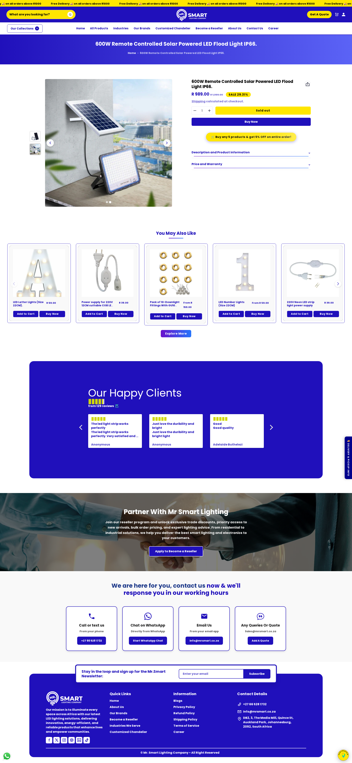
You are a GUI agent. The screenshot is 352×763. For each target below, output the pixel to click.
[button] (338, 283)
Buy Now (251, 122)
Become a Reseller (209, 28)
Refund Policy (184, 713)
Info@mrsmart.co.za (259, 711)
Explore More (176, 333)
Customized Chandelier (172, 28)
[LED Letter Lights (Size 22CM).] (39, 273)
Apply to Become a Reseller (176, 551)
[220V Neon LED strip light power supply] (313, 273)
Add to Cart (26, 314)
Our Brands (142, 28)
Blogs (177, 701)
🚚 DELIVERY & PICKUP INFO (348, 457)
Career (273, 28)
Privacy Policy (184, 707)
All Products (99, 28)
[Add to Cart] (125, 289)
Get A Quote (319, 14)
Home (80, 28)
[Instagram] (64, 740)
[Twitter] (56, 740)
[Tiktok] (86, 740)
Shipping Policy (185, 719)
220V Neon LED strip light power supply (300, 303)
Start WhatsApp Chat (148, 640)
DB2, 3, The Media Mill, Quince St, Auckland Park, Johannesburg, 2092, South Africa (268, 722)
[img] (178, 401)
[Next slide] (166, 143)
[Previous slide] (50, 143)
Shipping (199, 101)
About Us (234, 28)
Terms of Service (186, 726)
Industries (121, 28)
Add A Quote (260, 640)
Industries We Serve (125, 726)
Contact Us (255, 28)
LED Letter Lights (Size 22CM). (28, 303)
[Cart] (337, 14)
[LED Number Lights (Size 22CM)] (245, 273)
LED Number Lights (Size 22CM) (231, 303)
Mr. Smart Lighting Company (165, 753)
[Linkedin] (79, 740)
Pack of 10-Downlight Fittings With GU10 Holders (164, 305)
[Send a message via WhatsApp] (7, 756)
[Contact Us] (344, 14)
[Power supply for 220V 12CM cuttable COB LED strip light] (108, 273)
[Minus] (195, 110)
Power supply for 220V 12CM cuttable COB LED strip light (97, 305)
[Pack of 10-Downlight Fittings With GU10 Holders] (176, 273)
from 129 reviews (101, 406)
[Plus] (209, 110)
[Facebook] (49, 740)
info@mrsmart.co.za (204, 640)
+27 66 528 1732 (91, 640)
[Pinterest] (71, 740)
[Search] (70, 14)
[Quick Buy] (57, 289)
